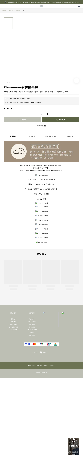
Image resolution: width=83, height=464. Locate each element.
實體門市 (13, 321)
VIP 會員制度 (13, 324)
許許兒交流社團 (13, 327)
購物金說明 (32, 327)
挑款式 (11, 10)
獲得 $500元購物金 (32, 330)
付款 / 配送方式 (32, 321)
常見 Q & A (32, 319)
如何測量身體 (13, 330)
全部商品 (4, 10)
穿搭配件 (18, 10)
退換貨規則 (32, 324)
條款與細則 (32, 335)
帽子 (24, 10)
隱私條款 (32, 332)
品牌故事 (13, 319)
